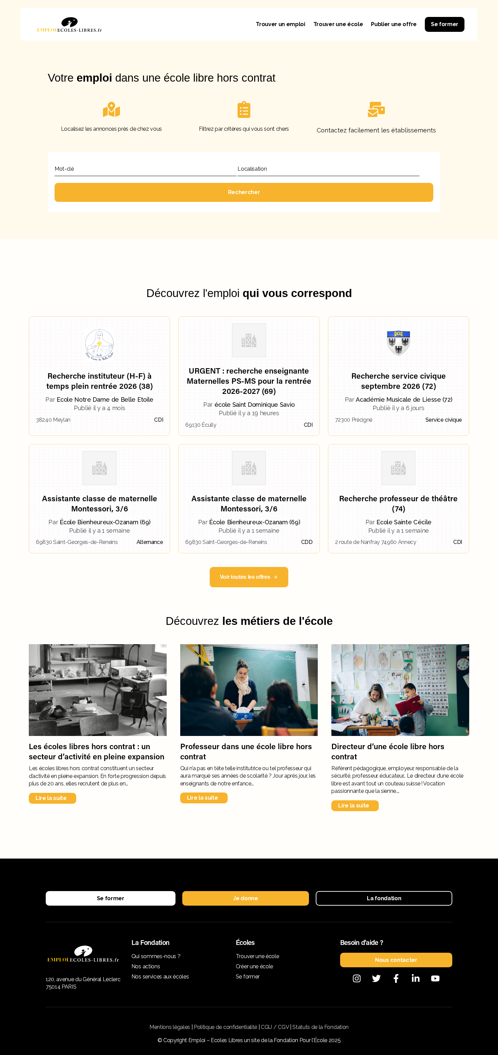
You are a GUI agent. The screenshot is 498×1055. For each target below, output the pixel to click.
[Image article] (98, 690)
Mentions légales (169, 1027)
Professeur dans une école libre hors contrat (246, 751)
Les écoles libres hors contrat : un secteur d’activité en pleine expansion (96, 751)
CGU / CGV (275, 1027)
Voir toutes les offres (245, 577)
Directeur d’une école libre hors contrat (387, 751)
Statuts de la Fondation (320, 1027)
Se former (444, 24)
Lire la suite (51, 798)
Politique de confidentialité (225, 1027)
